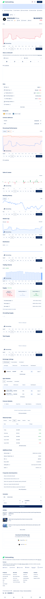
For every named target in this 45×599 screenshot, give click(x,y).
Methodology (26, 578)
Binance (23, 564)
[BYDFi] (27, 567)
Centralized (21, 362)
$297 (35, 92)
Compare (24, 20)
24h (12, 48)
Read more (39, 55)
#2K (12, 20)
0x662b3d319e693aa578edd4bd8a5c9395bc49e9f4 (37, 120)
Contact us (36, 574)
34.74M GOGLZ (38, 95)
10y (30, 48)
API (3, 582)
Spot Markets (17, 10)
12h (9, 48)
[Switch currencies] (22, 502)
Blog (24, 582)
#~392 (9, 113)
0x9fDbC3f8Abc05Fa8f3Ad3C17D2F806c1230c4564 (37, 123)
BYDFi (27, 564)
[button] (7, 114)
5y (28, 48)
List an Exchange (16, 582)
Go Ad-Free (6, 160)
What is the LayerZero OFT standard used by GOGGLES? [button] (15, 481)
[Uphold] (40, 567)
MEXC (20, 564)
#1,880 (38, 87)
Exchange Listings (8, 10)
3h (6, 48)
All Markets (22, 396)
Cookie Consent (16, 590)
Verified (10, 287)
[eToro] (33, 567)
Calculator (40, 10)
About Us (39, 559)
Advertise (15, 574)
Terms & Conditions (27, 590)
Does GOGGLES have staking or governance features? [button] (14, 486)
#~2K (19, 113)
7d (14, 48)
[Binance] (12, 567)
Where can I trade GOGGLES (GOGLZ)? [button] (11, 484)
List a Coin (15, 578)
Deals (4, 585)
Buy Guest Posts (16, 576)
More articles (22, 529)
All (33, 48)
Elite (3, 580)
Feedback (36, 576)
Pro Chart (5, 578)
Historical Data (33, 10)
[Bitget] (20, 567)
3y (25, 48)
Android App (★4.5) (6, 574)
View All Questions (22, 489)
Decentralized (14, 362)
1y (23, 48)
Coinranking (9, 2)
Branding (25, 580)
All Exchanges (6, 362)
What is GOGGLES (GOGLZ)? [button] (9, 475)
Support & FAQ (37, 578)
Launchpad (5, 583)
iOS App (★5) (5, 576)
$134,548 (36, 90)
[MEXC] (5, 567)
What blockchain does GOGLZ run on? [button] (11, 478)
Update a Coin (16, 580)
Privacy (21, 590)
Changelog (25, 576)
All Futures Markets (22, 413)
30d (17, 48)
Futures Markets (25, 10)
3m (20, 48)
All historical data (22, 445)
